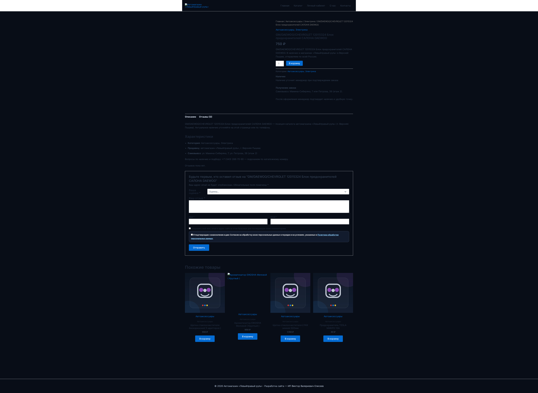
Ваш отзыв (197, 198)
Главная (284, 5)
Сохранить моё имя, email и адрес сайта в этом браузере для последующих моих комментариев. (238, 228)
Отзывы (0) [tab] (205, 116)
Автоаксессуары (294, 21)
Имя (191, 217)
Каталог (298, 5)
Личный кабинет (316, 5)
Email (274, 217)
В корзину (294, 63)
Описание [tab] (190, 116)
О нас (333, 5)
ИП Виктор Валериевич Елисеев (306, 386)
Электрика (309, 21)
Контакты (345, 5)
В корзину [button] (204, 338)
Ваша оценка (194, 191)
